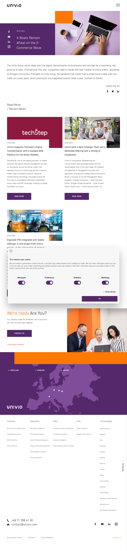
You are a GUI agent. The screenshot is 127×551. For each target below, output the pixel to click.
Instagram (9, 46)
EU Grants (31, 538)
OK (99, 299)
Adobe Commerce (105, 428)
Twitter (113, 91)
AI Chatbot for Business (60, 434)
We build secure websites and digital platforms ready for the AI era (16, 429)
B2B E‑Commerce (12, 440)
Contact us (19, 333)
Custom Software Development (39, 440)
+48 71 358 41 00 (22, 520)
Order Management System (38, 452)
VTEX (101, 440)
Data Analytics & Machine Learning (63, 446)
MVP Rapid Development (37, 428)
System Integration (82, 428)
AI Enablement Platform (37, 434)
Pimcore (102, 469)
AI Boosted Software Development (63, 428)
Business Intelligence (59, 440)
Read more (19, 196)
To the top (123, 466)
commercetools (104, 481)
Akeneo (102, 475)
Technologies (106, 421)
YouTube (9, 36)
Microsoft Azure (104, 504)
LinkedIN (9, 41)
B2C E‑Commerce (12, 446)
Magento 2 (103, 434)
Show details (110, 292)
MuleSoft (102, 458)
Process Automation (36, 458)
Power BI (102, 463)
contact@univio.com (24, 524)
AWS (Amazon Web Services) (108, 498)
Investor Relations (47, 538)
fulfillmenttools (104, 493)
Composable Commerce (14, 434)
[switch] (49, 283)
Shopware (103, 446)
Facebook (9, 31)
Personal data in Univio (14, 538)
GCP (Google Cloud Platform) (108, 510)
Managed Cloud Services (84, 434)
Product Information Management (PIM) (40, 447)
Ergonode (102, 487)
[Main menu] (118, 5)
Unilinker (102, 452)
